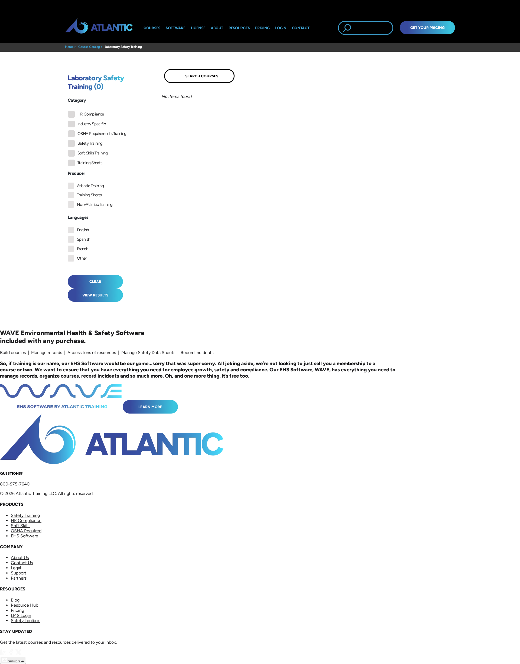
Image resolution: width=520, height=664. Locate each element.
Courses (152, 28)
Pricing (17, 610)
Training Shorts (89, 162)
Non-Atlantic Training (95, 204)
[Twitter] (19, 654)
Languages (78, 217)
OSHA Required (26, 530)
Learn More (150, 407)
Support (18, 573)
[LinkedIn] (4, 654)
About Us (20, 557)
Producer (76, 173)
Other (82, 258)
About (217, 28)
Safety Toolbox (25, 620)
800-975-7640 (15, 484)
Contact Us (22, 562)
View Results (95, 295)
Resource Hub (24, 605)
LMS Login (21, 615)
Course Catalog (89, 47)
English (83, 229)
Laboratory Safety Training (123, 47)
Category (77, 100)
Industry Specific (91, 123)
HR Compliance (90, 114)
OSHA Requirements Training (101, 133)
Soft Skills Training (92, 153)
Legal (16, 567)
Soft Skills (20, 525)
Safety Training (89, 143)
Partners (19, 578)
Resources (239, 28)
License (198, 28)
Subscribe (15, 661)
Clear (95, 281)
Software (176, 28)
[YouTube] (26, 654)
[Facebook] (11, 654)
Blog (15, 600)
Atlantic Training (90, 185)
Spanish (83, 239)
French (82, 248)
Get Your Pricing (427, 27)
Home (69, 47)
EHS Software (24, 536)
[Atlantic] (99, 28)
